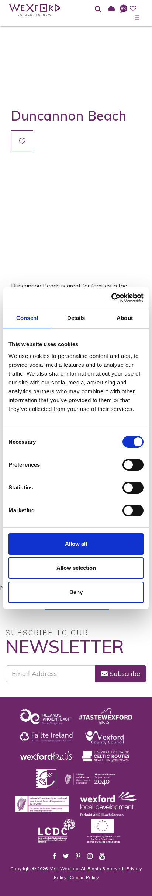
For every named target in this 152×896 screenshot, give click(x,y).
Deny (76, 592)
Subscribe (124, 673)
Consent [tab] (27, 318)
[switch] (133, 465)
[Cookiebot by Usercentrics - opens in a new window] (111, 298)
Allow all (76, 544)
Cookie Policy (84, 877)
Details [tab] (76, 318)
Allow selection (76, 568)
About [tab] (125, 318)
